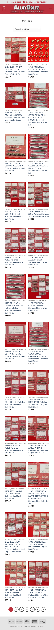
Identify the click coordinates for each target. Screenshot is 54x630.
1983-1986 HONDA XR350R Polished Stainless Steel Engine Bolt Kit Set (37, 545)
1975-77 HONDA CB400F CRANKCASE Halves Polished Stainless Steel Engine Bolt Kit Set (14, 308)
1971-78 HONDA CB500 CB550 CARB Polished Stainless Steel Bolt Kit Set (15, 167)
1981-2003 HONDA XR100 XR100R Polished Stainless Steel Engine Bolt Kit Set (38, 449)
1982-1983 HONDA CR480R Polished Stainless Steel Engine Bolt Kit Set (14, 495)
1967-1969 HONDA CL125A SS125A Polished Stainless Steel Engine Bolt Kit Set (15, 70)
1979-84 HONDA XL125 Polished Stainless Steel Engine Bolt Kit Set (14, 449)
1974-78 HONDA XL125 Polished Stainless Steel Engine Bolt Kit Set (37, 261)
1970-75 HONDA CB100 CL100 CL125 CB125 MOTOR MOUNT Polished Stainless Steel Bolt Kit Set (37, 119)
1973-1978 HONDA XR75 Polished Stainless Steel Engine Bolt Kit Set (38, 214)
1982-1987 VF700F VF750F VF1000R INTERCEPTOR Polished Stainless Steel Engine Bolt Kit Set (15, 547)
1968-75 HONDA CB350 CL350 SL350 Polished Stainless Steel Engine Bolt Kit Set (15, 116)
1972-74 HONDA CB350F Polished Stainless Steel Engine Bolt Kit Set (14, 215)
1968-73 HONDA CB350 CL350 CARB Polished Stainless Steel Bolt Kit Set (38, 70)
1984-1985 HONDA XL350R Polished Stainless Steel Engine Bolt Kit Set (14, 593)
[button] (4, 9)
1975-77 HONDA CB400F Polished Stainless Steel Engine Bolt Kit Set (37, 307)
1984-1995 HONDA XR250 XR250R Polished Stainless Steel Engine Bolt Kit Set (38, 593)
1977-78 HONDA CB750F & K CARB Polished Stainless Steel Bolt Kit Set (15, 355)
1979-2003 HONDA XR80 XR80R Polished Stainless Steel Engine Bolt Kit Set (37, 403)
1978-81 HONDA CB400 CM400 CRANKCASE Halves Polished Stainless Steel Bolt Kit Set (38, 356)
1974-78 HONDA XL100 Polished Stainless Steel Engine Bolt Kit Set (14, 261)
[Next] (43, 609)
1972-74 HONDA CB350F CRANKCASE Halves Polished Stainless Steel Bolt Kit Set (38, 168)
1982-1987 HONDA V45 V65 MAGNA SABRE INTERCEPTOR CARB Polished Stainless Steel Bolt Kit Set (38, 497)
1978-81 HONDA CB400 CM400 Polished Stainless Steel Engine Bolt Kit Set (15, 403)
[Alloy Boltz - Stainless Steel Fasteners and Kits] (27, 9)
